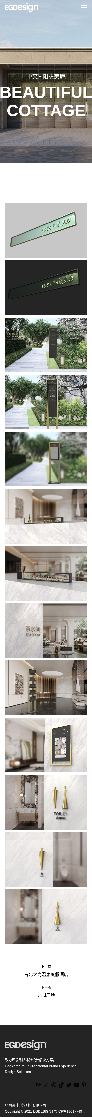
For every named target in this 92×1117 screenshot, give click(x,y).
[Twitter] (69, 1087)
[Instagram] (46, 1087)
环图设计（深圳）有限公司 (25, 1105)
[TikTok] (61, 1087)
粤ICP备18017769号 (70, 1111)
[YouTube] (76, 1087)
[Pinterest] (84, 1087)
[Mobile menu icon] (84, 7)
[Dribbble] (54, 1087)
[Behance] (38, 1087)
